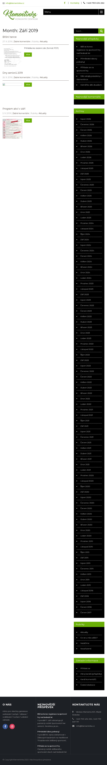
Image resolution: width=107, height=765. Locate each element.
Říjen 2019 (84, 552)
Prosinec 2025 (86, 163)
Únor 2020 (85, 530)
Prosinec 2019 (86, 541)
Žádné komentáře (22, 41)
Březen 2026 (86, 146)
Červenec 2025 (87, 185)
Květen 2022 (86, 382)
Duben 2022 (86, 387)
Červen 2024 (86, 256)
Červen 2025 (86, 190)
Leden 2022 (85, 404)
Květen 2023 (86, 316)
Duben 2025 (86, 201)
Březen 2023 (86, 327)
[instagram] (12, 726)
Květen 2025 (85, 196)
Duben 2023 (86, 322)
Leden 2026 (85, 157)
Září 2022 (84, 360)
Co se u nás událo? (89, 638)
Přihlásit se (85, 668)
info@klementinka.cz (15, 3)
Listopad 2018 (86, 590)
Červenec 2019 (87, 568)
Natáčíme (84, 643)
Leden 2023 (85, 338)
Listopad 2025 (86, 168)
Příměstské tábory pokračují (48, 732)
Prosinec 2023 (86, 283)
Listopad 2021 (86, 415)
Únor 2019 (85, 579)
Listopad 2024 (86, 228)
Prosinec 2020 (87, 475)
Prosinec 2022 (86, 344)
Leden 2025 (85, 217)
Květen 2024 (86, 261)
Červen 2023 (86, 311)
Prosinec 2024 (87, 223)
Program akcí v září (14, 108)
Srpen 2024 (85, 245)
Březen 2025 (86, 207)
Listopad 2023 (86, 289)
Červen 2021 (85, 442)
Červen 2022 (86, 377)
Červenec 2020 (87, 503)
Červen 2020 (86, 508)
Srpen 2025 (85, 179)
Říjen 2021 (84, 420)
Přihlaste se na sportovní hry (48, 746)
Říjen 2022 (85, 355)
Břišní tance (10, 37)
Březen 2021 (86, 459)
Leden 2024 (85, 278)
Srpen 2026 (85, 119)
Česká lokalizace (87, 685)
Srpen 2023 (85, 300)
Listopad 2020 (87, 481)
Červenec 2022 (87, 371)
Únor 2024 (85, 272)
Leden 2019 (85, 585)
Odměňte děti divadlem (91, 85)
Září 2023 (84, 294)
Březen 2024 (86, 267)
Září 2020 (84, 492)
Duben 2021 (85, 453)
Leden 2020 (85, 536)
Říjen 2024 (85, 234)
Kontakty (74, 3)
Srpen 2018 (85, 601)
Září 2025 (84, 174)
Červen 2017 (85, 612)
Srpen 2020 (85, 497)
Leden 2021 (85, 470)
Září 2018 (84, 596)
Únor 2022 (85, 398)
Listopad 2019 (86, 547)
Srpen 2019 (85, 563)
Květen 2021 (85, 448)
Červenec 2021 (87, 437)
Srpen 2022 (85, 366)
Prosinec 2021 (86, 409)
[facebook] (64, 3)
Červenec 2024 (87, 250)
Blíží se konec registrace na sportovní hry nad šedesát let (88, 49)
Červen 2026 (86, 130)
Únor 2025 (85, 212)
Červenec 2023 (87, 305)
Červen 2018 (86, 607)
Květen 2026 (86, 135)
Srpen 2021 (85, 431)
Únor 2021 (85, 464)
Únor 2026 (85, 152)
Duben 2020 (86, 519)
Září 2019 (84, 557)
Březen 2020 (86, 525)
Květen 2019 (85, 574)
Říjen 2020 (85, 486)
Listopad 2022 (86, 349)
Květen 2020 (86, 514)
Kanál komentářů (88, 679)
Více (28, 54)
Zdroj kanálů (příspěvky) (91, 674)
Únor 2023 (85, 333)
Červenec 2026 (87, 124)
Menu (48, 12)
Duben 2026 (86, 141)
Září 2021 (84, 426)
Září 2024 (84, 239)
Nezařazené (85, 648)
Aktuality (44, 41)
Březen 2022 (86, 393)
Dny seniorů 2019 (13, 72)
